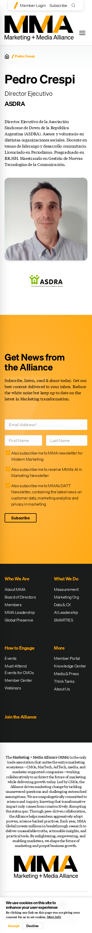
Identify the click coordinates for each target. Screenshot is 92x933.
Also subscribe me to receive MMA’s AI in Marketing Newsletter (46, 472)
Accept (13, 926)
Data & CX (62, 604)
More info (54, 917)
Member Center (18, 680)
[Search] (74, 5)
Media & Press (66, 673)
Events (11, 658)
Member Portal (67, 658)
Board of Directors (20, 597)
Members (13, 604)
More (59, 648)
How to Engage (19, 648)
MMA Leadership (20, 612)
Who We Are (17, 578)
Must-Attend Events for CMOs (19, 669)
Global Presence (19, 620)
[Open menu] (82, 33)
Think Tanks (64, 681)
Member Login (32, 5)
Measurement (66, 589)
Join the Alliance (21, 717)
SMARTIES (63, 620)
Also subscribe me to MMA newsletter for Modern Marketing (47, 456)
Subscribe (58, 5)
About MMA (15, 589)
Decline (32, 926)
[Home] (7, 56)
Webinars (13, 688)
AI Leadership (66, 612)
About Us (62, 689)
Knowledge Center (70, 666)
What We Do (66, 578)
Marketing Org (66, 597)
